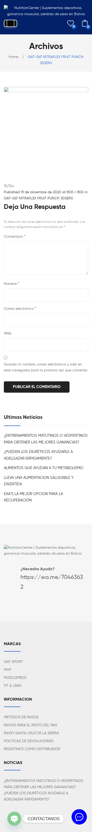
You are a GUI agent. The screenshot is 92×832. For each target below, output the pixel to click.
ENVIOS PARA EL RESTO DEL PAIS (30, 725)
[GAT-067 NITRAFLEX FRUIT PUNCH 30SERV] (46, 129)
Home (13, 57)
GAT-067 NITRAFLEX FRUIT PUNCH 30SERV (38, 198)
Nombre (11, 284)
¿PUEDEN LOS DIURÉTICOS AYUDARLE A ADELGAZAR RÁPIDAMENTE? (38, 455)
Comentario (14, 236)
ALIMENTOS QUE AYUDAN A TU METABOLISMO (43, 468)
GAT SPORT (13, 662)
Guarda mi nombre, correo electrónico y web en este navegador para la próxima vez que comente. (45, 367)
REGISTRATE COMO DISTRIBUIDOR (32, 749)
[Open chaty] (14, 819)
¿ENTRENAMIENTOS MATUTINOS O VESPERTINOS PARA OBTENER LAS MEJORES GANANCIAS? (46, 439)
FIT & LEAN (12, 686)
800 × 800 (75, 192)
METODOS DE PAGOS (21, 717)
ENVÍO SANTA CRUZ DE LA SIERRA (31, 733)
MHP (7, 670)
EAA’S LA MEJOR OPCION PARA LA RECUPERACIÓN (33, 497)
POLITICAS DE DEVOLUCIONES (28, 741)
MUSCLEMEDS (15, 678)
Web (8, 333)
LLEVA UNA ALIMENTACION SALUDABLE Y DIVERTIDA (39, 481)
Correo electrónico (20, 309)
